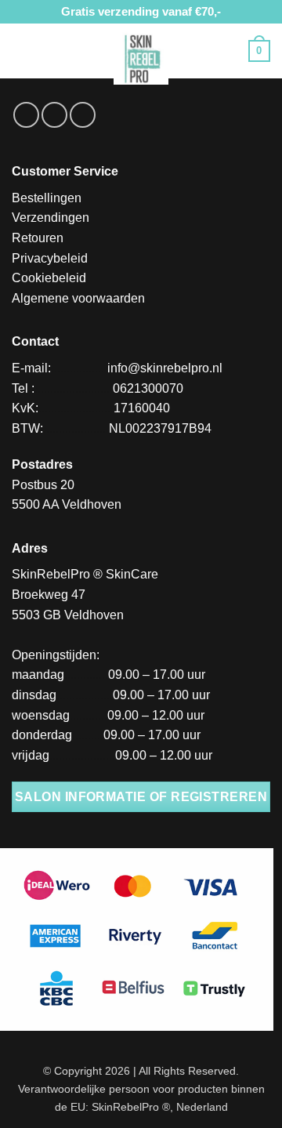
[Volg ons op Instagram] (54, 115)
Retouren (37, 238)
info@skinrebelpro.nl (164, 368)
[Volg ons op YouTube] (83, 115)
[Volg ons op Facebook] (26, 115)
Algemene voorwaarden (78, 298)
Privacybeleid (50, 258)
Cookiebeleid (49, 278)
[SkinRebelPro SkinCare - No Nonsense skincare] (141, 57)
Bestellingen (46, 198)
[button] (21, 50)
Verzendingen (50, 217)
